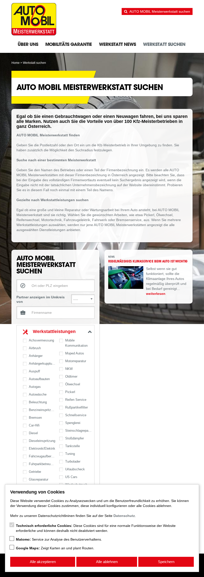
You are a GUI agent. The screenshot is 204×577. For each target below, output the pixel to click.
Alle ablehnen (107, 562)
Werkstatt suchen (164, 44)
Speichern (166, 562)
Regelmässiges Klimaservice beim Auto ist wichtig (148, 261)
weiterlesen (155, 294)
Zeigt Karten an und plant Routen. (55, 548)
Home (15, 63)
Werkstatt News (117, 44)
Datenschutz (124, 516)
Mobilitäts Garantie (68, 44)
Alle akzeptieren (43, 562)
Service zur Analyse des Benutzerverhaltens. (59, 539)
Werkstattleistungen (54, 331)
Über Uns (28, 44)
